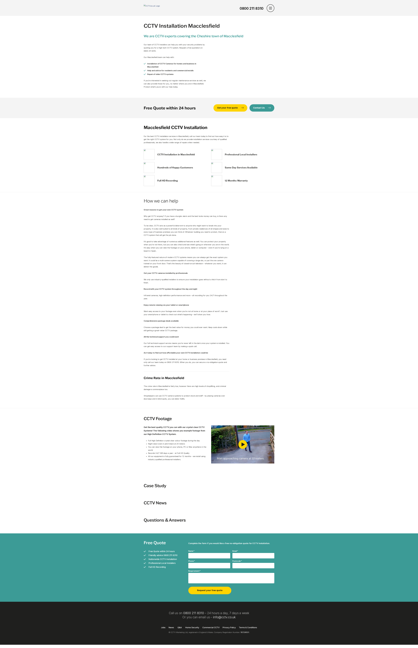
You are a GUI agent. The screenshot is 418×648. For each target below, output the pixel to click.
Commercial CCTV (211, 627)
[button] (270, 8)
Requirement (194, 571)
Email (235, 551)
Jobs (163, 627)
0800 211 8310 (251, 8)
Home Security (192, 627)
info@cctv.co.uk (224, 617)
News (171, 627)
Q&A (180, 627)
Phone (191, 561)
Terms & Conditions (248, 627)
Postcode (237, 561)
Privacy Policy (229, 627)
